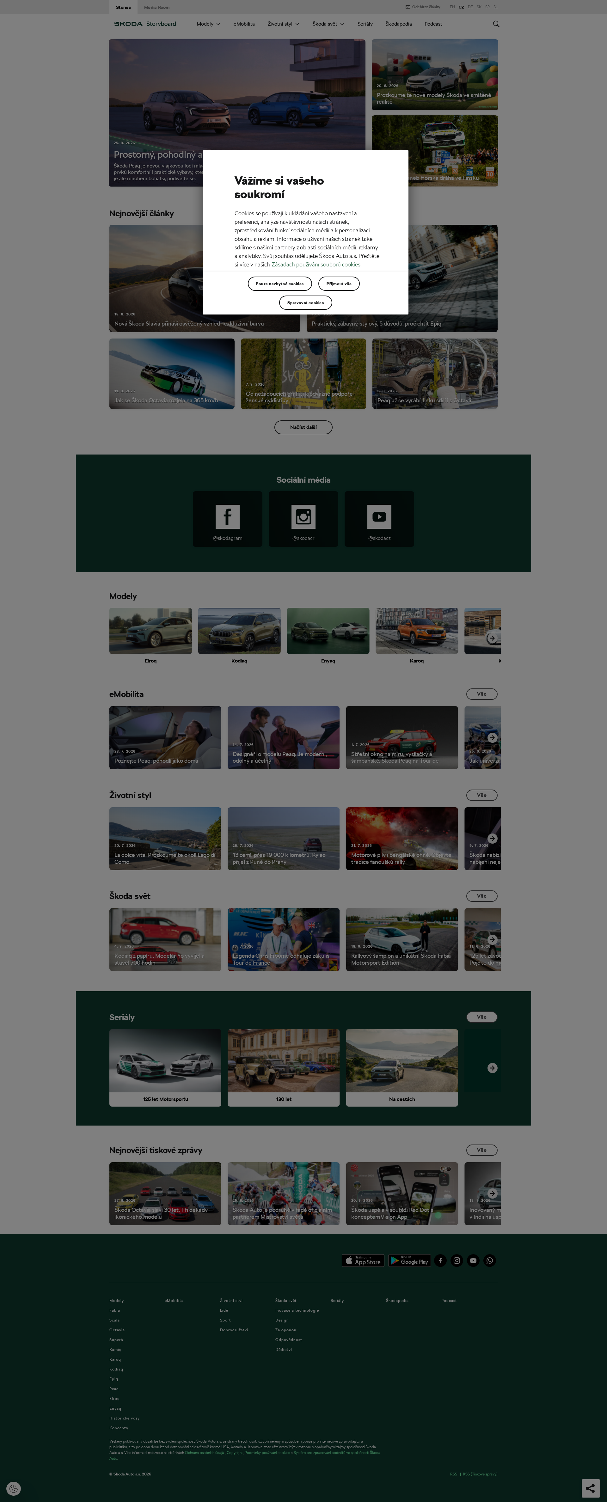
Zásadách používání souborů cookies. (317, 264)
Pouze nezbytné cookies (280, 283)
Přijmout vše (339, 283)
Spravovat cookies (305, 302)
